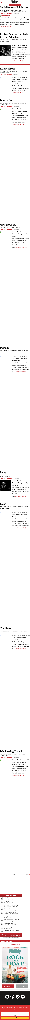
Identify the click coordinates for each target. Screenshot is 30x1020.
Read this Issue (22, 986)
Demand (4, 347)
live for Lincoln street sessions (10, 227)
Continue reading (6, 26)
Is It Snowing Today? (11, 751)
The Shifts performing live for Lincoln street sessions (12, 754)
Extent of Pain (7, 68)
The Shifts (5, 628)
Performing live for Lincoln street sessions (14, 631)
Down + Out (6, 100)
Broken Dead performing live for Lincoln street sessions (13, 40)
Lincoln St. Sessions (6, 13)
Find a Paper (8, 986)
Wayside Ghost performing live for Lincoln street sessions (14, 351)
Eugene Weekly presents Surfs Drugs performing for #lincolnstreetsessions (13, 10)
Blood (3, 504)
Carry (3, 472)
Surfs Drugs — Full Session (14, 7)
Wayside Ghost (8, 224)
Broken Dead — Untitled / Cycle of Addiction (14, 35)
